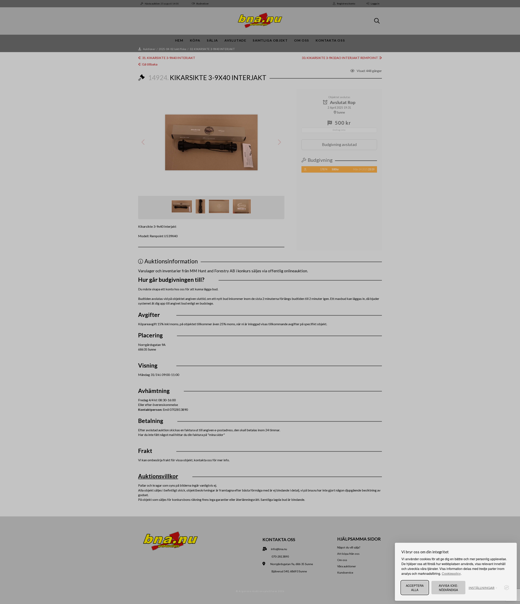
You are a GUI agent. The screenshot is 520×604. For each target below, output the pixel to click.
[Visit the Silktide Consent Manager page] (506, 587)
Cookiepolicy (451, 573)
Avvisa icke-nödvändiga (448, 587)
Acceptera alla (415, 587)
